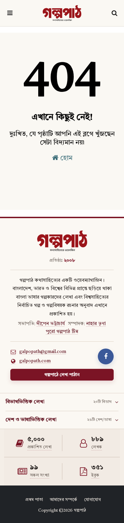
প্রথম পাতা (34, 500)
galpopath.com (35, 361)
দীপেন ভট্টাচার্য (51, 323)
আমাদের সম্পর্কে (63, 500)
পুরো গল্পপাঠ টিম (62, 331)
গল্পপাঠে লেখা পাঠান (62, 375)
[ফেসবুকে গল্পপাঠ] (106, 356)
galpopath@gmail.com (42, 352)
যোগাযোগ (92, 500)
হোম (65, 158)
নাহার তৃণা (96, 323)
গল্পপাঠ (80, 511)
